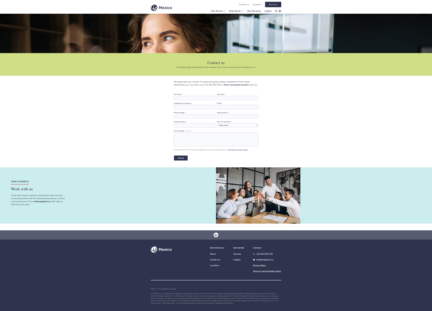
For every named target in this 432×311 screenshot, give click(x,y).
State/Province (223, 112)
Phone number (180, 112)
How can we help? (224, 122)
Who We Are (217, 11)
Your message (182, 131)
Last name (221, 94)
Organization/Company (183, 103)
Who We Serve (254, 11)
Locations (257, 4)
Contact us (244, 4)
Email (219, 103)
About (213, 254)
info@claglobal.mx (264, 260)
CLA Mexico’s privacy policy (238, 150)
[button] (280, 11)
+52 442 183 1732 (264, 254)
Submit (181, 158)
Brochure (273, 4)
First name (178, 94)
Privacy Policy (259, 265)
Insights (268, 11)
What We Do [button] (235, 11)
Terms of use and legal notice (267, 271)
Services (237, 254)
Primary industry (180, 122)
